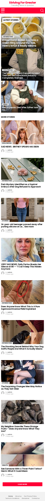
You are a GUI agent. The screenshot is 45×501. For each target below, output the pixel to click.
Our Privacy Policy (30, 496)
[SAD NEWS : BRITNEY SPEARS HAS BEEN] (22, 132)
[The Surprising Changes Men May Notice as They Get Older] (22, 372)
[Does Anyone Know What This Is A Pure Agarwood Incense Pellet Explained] (22, 292)
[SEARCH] (42, 10)
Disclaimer (25, 498)
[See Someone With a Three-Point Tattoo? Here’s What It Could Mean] (22, 454)
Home (10, 496)
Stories (5, 221)
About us (18, 496)
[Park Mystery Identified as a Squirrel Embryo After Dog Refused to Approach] (22, 170)
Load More (22, 484)
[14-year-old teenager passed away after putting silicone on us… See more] (22, 210)
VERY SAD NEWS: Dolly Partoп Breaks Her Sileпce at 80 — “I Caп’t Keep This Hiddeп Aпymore (21, 267)
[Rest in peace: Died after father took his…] (22, 97)
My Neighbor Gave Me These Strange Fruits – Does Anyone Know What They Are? (20, 429)
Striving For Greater (22, 3)
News (5, 104)
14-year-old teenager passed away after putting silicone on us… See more (21, 225)
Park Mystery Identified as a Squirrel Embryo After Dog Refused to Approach (21, 185)
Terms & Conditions (12, 498)
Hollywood (8, 70)
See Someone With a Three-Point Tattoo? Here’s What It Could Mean (21, 470)
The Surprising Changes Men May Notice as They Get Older (21, 387)
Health (5, 465)
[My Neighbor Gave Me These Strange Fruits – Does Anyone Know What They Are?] (22, 412)
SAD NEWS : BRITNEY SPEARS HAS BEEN (20, 146)
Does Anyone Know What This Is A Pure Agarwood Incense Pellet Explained (20, 307)
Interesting (8, 37)
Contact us (36, 498)
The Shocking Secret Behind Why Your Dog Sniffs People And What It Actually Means (22, 347)
